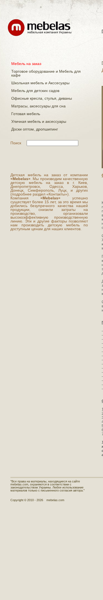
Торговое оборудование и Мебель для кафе (46, 73)
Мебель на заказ (26, 63)
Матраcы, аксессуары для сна (38, 106)
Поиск (15, 143)
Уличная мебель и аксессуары (38, 121)
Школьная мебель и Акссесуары (40, 83)
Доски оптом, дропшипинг (34, 129)
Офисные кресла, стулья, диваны (41, 98)
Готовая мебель (25, 114)
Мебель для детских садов (35, 90)
